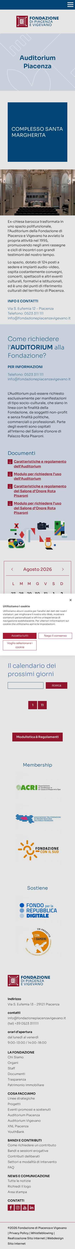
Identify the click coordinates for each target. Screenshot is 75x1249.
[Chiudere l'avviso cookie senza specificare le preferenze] (70, 600)
